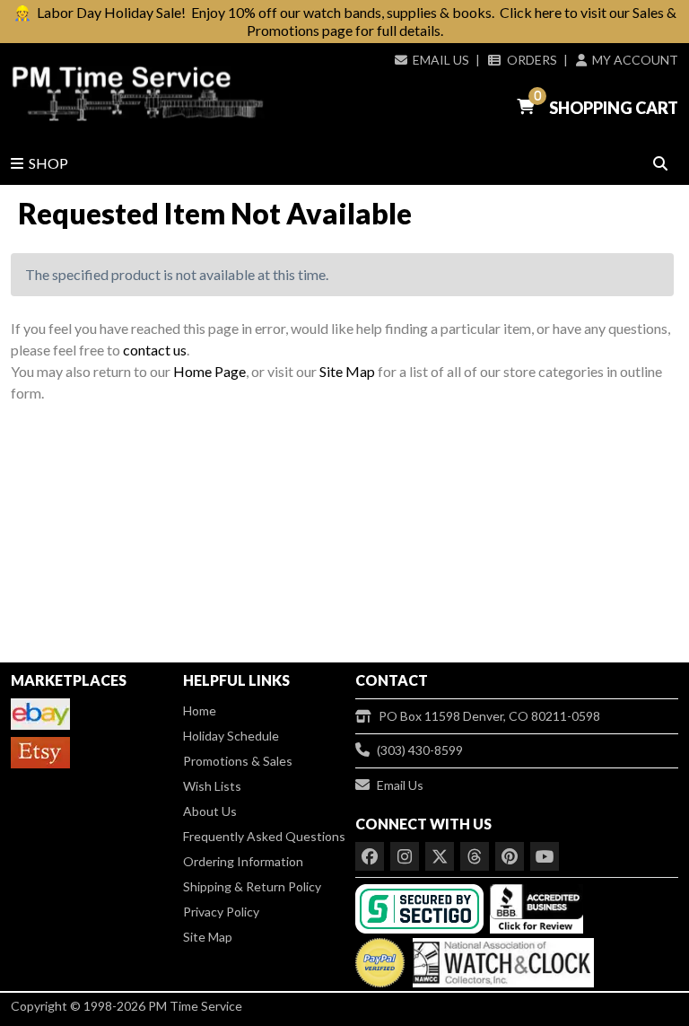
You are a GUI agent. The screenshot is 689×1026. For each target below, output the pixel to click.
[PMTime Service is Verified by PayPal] (380, 959)
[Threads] (474, 856)
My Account (635, 59)
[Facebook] (369, 856)
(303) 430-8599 (420, 750)
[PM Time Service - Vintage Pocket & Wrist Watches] (137, 93)
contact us (155, 349)
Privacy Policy (221, 911)
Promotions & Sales (237, 760)
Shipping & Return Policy (252, 886)
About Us (210, 811)
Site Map (347, 371)
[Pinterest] (509, 856)
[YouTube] (544, 856)
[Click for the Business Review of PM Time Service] (536, 907)
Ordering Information (243, 861)
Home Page (209, 371)
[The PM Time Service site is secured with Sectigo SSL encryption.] (421, 907)
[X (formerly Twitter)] (439, 856)
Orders (531, 59)
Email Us (441, 59)
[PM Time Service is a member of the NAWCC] (500, 959)
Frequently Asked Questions (264, 836)
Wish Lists (212, 786)
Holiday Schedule (231, 735)
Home (199, 710)
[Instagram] (404, 856)
